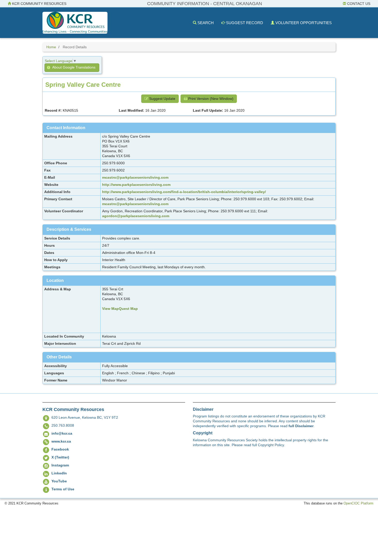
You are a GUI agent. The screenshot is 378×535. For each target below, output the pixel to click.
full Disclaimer (301, 426)
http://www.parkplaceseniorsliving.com (136, 185)
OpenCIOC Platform (358, 503)
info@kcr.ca (61, 433)
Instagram (60, 465)
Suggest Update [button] (161, 99)
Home (51, 47)
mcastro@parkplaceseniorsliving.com (135, 177)
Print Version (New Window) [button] (210, 99)
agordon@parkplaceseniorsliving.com (135, 216)
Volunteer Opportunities (303, 23)
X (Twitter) (60, 457)
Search (205, 23)
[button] (71, 67)
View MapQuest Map (120, 309)
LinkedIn (59, 473)
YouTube (59, 481)
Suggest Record (244, 23)
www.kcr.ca (61, 441)
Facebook (60, 449)
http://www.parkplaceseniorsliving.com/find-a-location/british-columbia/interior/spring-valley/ (184, 192)
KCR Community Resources (38, 4)
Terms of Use (62, 489)
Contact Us (358, 4)
